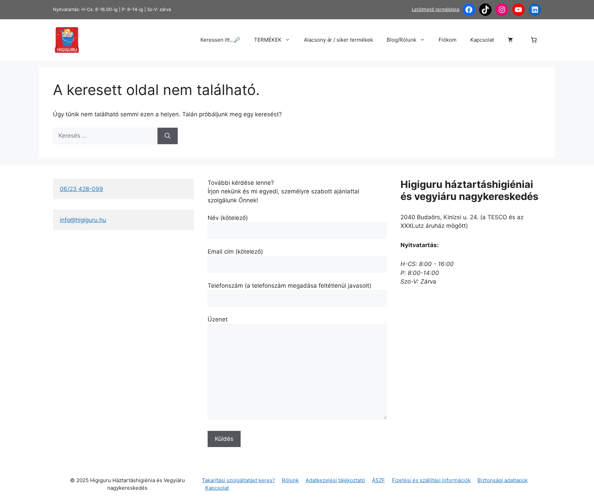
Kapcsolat (482, 39)
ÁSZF (378, 480)
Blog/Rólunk (401, 39)
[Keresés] (167, 136)
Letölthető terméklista (435, 9)
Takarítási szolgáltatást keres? (238, 480)
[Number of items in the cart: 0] (534, 40)
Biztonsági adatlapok (502, 480)
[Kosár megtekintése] (510, 40)
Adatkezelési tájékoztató (335, 480)
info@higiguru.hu (83, 219)
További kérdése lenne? (241, 182)
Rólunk (290, 480)
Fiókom (447, 39)
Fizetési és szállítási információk (431, 480)
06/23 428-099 (81, 188)
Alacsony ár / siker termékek (338, 39)
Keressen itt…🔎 (220, 39)
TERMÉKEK (268, 39)
